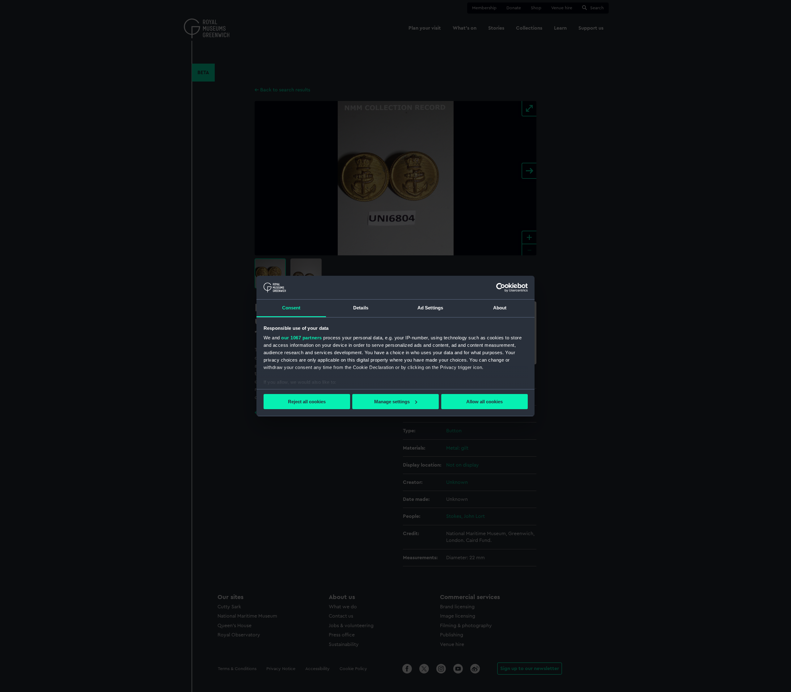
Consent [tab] (291, 307)
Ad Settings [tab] (430, 307)
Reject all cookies (307, 401)
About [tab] (500, 307)
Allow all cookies (484, 401)
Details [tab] (360, 307)
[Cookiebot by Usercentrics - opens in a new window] (501, 287)
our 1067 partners (301, 337)
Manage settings (392, 401)
